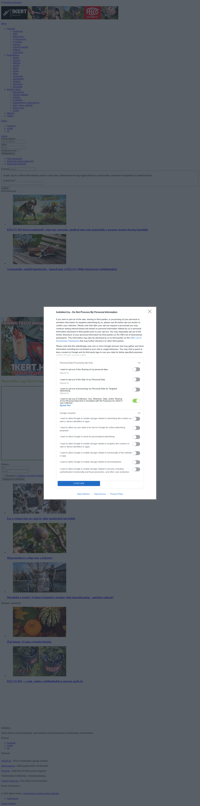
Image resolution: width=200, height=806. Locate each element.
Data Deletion (83, 494)
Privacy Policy (116, 494)
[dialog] (100, 403)
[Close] (150, 312)
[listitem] (100, 362)
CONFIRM (78, 483)
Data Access (100, 494)
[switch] (136, 369)
